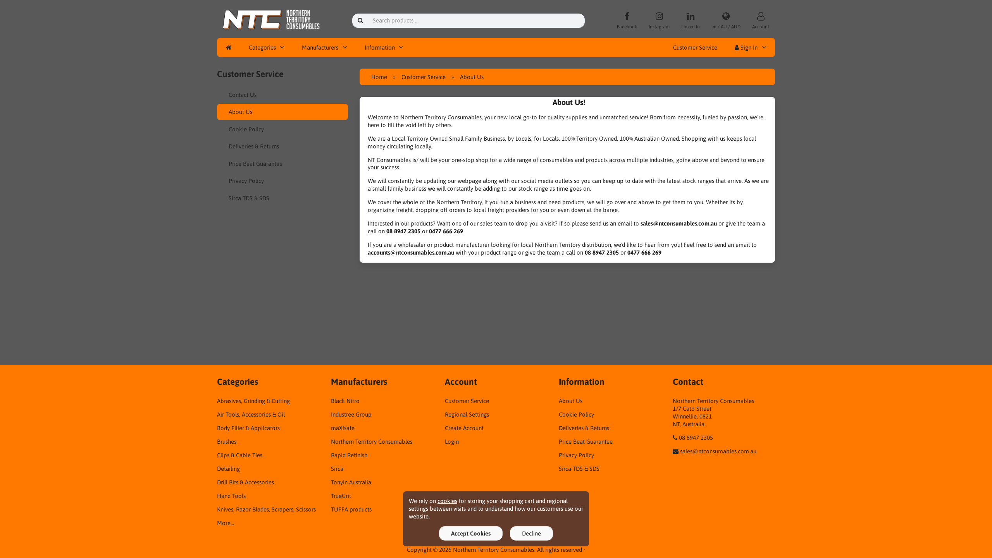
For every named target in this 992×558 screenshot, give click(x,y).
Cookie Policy (246, 129)
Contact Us (243, 94)
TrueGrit (341, 496)
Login (452, 441)
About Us (240, 111)
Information (380, 47)
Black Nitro (345, 401)
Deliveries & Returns (254, 146)
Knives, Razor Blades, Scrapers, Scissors (266, 509)
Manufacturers (320, 47)
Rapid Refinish (349, 455)
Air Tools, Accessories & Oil (251, 414)
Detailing (228, 468)
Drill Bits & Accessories (245, 482)
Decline (531, 533)
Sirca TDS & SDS (249, 198)
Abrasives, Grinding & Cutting (253, 401)
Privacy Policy (246, 180)
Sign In (748, 47)
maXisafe (343, 428)
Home (379, 77)
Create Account (464, 428)
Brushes (226, 441)
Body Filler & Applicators (248, 428)
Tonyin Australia (351, 482)
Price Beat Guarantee (255, 163)
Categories (262, 47)
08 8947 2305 (696, 437)
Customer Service (695, 47)
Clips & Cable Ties (239, 455)
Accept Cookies (471, 533)
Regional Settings (467, 414)
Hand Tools (231, 496)
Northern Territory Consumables (371, 441)
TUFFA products (351, 509)
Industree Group (351, 414)
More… (225, 523)
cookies (447, 501)
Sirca (337, 468)
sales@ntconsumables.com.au (718, 451)
